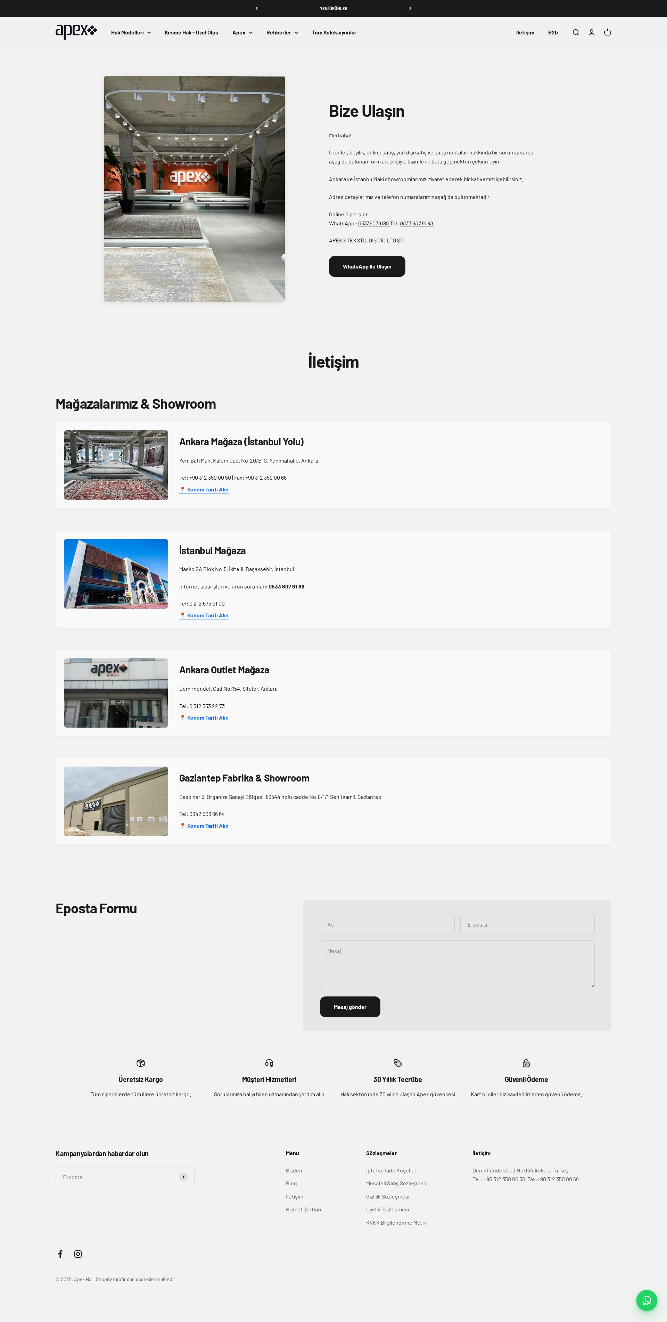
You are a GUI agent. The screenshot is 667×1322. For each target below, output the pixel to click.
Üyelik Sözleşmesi (387, 1209)
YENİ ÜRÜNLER (333, 8)
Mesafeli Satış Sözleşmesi (396, 1183)
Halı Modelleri (127, 32)
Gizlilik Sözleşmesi (387, 1196)
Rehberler (278, 32)
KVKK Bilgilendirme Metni (396, 1222)
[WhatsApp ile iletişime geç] (646, 1300)
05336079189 (374, 223)
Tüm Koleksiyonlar (334, 32)
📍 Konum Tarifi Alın (204, 489)
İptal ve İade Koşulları (392, 1170)
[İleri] (410, 8)
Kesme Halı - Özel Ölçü (192, 32)
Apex (239, 32)
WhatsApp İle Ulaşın (367, 266)
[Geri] (256, 8)
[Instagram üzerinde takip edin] (78, 1254)
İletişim (525, 32)
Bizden (294, 1170)
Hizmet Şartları (303, 1209)
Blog (291, 1183)
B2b (553, 32)
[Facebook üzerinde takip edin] (60, 1254)
